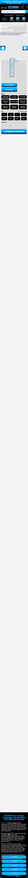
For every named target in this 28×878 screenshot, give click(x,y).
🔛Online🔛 (3, 7)
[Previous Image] (3, 48)
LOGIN (14, 860)
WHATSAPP (15, 869)
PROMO (15, 856)
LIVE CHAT (15, 873)
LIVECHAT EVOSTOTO (14, 131)
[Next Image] (25, 48)
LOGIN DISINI (9, 89)
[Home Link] (13, 7)
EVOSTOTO (4, 823)
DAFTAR (15, 865)
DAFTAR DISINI (9, 85)
